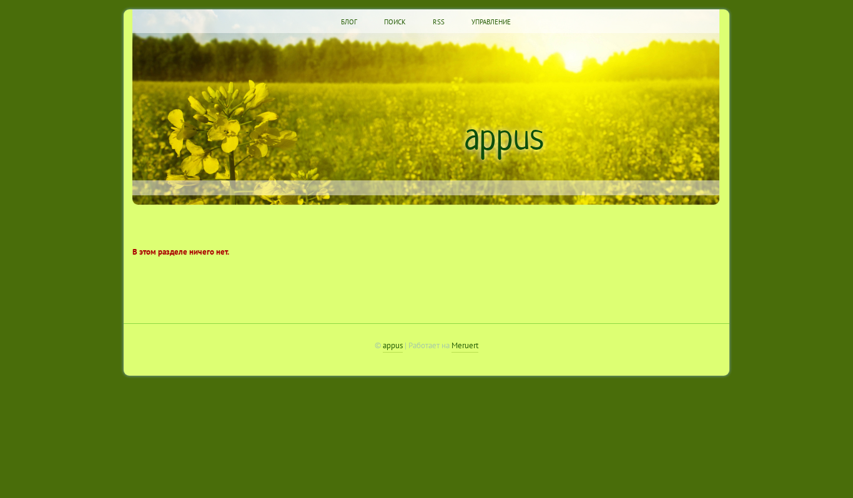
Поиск (395, 21)
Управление (491, 21)
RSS (439, 21)
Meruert (464, 345)
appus (504, 140)
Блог (349, 21)
